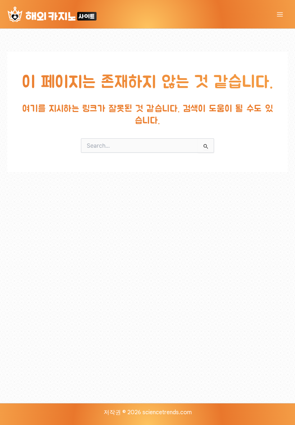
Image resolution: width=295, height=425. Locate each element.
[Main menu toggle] (280, 14)
